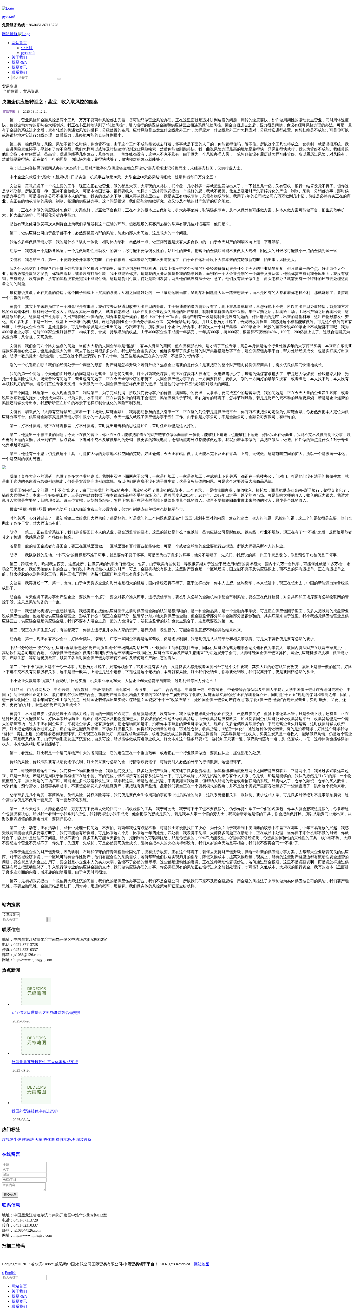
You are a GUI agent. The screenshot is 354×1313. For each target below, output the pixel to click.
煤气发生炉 (11, 1140)
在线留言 (11, 1154)
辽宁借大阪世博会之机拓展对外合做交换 (46, 1012)
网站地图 (201, 1264)
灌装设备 (84, 1140)
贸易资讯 (19, 67)
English (10, 1273)
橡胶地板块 (65, 1140)
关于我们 (19, 57)
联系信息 (11, 1205)
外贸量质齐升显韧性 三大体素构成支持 (45, 1062)
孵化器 (49, 1140)
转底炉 (28, 1140)
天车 (38, 1140)
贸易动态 (19, 62)
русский (8, 16)
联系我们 (19, 72)
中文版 (27, 48)
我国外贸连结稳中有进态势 (35, 1111)
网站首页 (19, 43)
